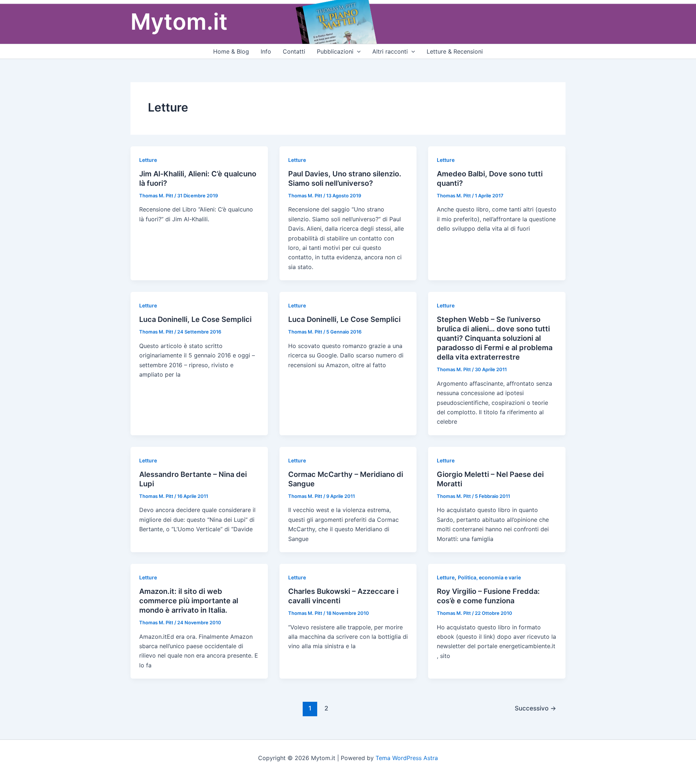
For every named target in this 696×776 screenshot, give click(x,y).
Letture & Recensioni (455, 51)
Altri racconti (390, 51)
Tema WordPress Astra (407, 758)
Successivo (535, 708)
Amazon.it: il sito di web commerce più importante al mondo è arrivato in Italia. (188, 600)
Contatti (294, 51)
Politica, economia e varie (489, 577)
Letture (148, 160)
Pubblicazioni (335, 51)
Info (266, 51)
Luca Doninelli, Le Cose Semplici (195, 319)
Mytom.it (179, 21)
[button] (357, 51)
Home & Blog (231, 51)
